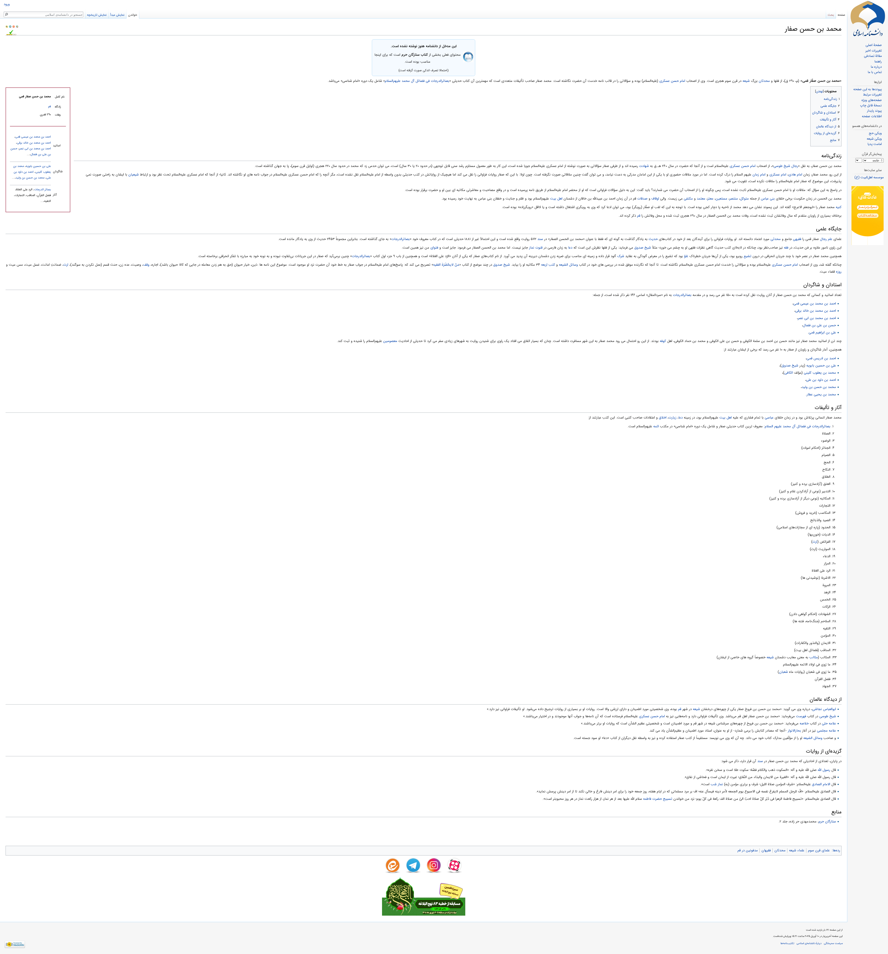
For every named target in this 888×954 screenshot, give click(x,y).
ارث (65, 265)
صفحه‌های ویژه (871, 100)
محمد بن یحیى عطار (821, 394)
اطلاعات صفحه (872, 116)
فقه (786, 247)
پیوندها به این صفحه (867, 89)
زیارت (672, 417)
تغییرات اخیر (873, 50)
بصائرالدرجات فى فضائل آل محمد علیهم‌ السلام (797, 426)
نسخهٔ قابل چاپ (871, 105)
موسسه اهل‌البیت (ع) (869, 177)
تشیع (747, 256)
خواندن (132, 14)
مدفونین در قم (747, 850)
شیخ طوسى (827, 716)
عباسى (769, 417)
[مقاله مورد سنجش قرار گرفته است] (7, 26)
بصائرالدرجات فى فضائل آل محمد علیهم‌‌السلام (417, 81)
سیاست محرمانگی (833, 943)
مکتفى (688, 198)
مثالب (813, 657)
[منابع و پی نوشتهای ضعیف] (17, 26)
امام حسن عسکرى (672, 81)
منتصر (733, 198)
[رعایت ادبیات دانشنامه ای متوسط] (13, 26)
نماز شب (717, 784)
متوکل (744, 198)
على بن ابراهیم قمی (822, 332)
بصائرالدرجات (400, 239)
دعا (570, 247)
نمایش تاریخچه (97, 14)
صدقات (642, 198)
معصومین (390, 341)
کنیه (839, 207)
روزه (839, 271)
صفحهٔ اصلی (874, 45)
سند (540, 239)
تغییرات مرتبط (872, 94)
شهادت (644, 166)
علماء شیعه (796, 850)
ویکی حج (875, 133)
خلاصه (804, 723)
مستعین (721, 198)
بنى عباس (768, 198)
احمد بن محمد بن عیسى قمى (33, 137)
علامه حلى (829, 723)
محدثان (764, 81)
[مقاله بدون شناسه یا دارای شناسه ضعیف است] (10, 26)
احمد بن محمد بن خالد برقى (34, 143)
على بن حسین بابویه (38, 166)
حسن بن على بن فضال (819, 325)
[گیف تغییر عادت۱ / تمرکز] (867, 215)
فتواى (434, 247)
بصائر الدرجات (42, 189)
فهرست (801, 716)
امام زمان (758, 174)
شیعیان (133, 174)
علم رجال (826, 239)
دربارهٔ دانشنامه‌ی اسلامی (809, 943)
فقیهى (797, 239)
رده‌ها (836, 850)
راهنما (878, 61)
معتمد (701, 198)
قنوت (539, 247)
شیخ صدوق (642, 247)
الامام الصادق (821, 784)
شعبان (783, 672)
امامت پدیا (874, 144)
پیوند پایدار (874, 111)
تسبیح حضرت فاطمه (657, 799)
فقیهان (766, 850)
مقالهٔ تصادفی (873, 56)
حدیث (653, 239)
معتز (710, 198)
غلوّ (686, 256)
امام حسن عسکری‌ (652, 716)
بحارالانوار (794, 730)
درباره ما (876, 67)
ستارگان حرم (827, 821)
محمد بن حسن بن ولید (30, 177)
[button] (837, 90)
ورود (7, 4)
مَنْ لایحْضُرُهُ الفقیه (446, 265)
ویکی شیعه (874, 139)
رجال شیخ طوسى (786, 166)
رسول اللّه (824, 770)
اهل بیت (556, 198)
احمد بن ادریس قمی (821, 358)
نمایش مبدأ (117, 14)
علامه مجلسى (826, 730)
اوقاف (655, 198)
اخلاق (662, 417)
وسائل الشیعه (568, 265)
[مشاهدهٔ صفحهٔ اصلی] (867, 18)
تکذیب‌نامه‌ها (787, 943)
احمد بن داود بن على (821, 380)
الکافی (788, 372)
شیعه (746, 81)
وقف (146, 265)
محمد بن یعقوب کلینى (820, 372)
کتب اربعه (548, 265)
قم (49, 106)
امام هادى (795, 174)
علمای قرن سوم (819, 850)
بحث (831, 14)
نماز (531, 247)
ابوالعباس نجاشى (824, 709)
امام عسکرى (777, 174)
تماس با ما (875, 72)
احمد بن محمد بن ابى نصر (35, 148)
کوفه (663, 341)
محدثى (776, 239)
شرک (620, 256)
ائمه (656, 426)
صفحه (841, 14)
